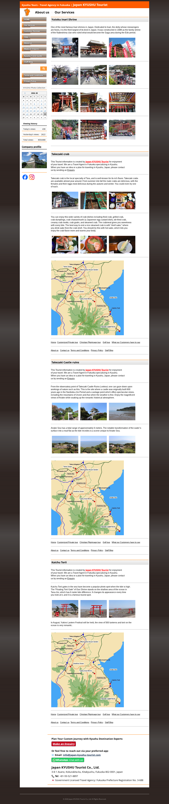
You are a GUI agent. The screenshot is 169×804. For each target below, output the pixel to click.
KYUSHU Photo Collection (34, 88)
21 (38, 111)
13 (34, 107)
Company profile (31, 146)
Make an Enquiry (64, 744)
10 (24, 107)
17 (24, 111)
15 (41, 107)
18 (27, 111)
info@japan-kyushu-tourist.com (82, 755)
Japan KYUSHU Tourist (64, 5)
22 (41, 111)
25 (27, 114)
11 (27, 107)
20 (34, 111)
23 (45, 111)
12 (31, 107)
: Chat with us (69, 759)
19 (31, 111)
